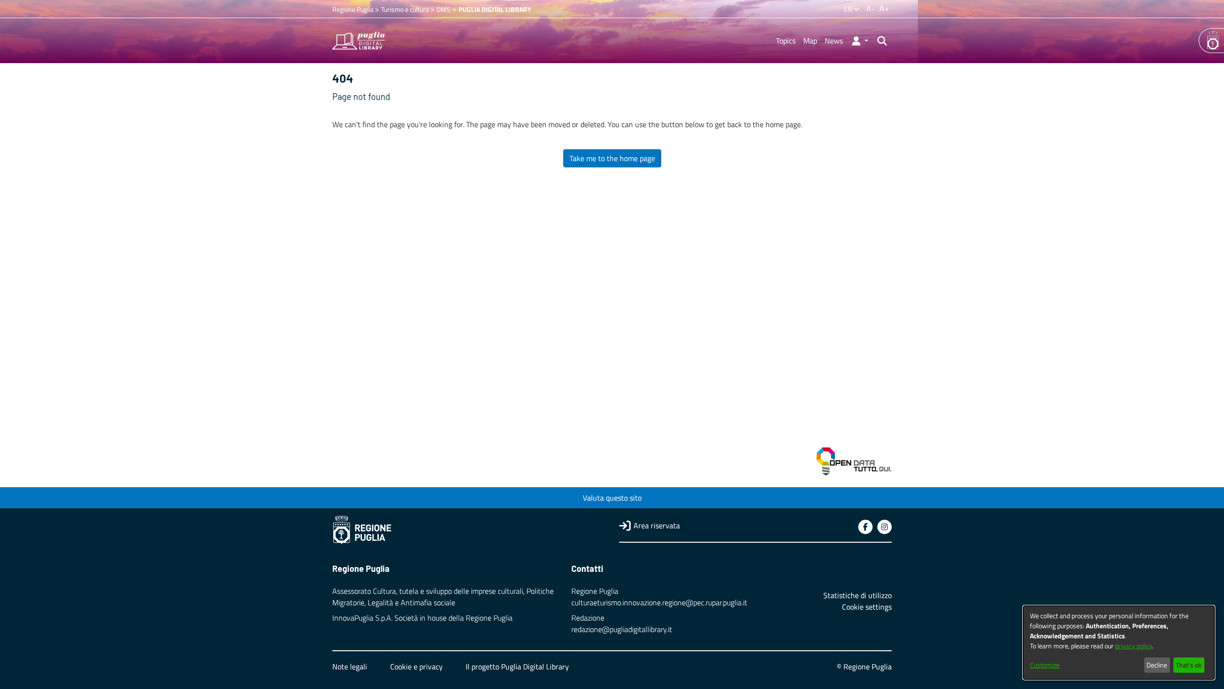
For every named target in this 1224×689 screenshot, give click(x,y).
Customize (1045, 665)
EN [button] (848, 9)
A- (870, 8)
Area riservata (657, 525)
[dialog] (1118, 642)
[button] (859, 40)
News (834, 40)
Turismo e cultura (405, 9)
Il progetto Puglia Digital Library (517, 666)
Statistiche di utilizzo (857, 595)
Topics (786, 40)
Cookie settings (867, 606)
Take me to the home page (612, 158)
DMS (443, 9)
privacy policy (1133, 646)
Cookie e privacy (416, 666)
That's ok (1189, 665)
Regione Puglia (353, 9)
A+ (884, 8)
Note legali (349, 666)
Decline (1157, 665)
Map (810, 40)
